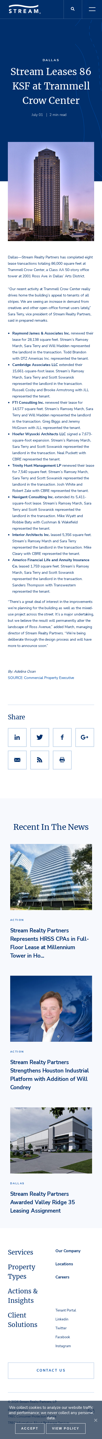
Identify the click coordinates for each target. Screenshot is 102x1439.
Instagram (63, 1346)
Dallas (51, 60)
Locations (64, 1264)
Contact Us (51, 1370)
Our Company (68, 1251)
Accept (29, 1428)
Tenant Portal (65, 1310)
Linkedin (61, 1319)
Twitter (61, 1328)
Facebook (62, 1337)
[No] (95, 1420)
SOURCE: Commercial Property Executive (41, 677)
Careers (62, 1277)
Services (20, 1252)
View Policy (66, 1428)
